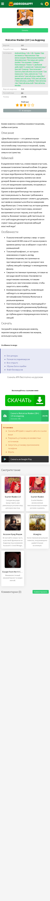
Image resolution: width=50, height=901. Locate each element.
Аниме (37, 53)
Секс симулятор (31, 74)
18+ (28, 53)
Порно (29, 64)
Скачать (25, 30)
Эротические (35, 69)
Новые (35, 62)
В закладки (26, 110)
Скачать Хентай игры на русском (28, 71)
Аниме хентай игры (23, 78)
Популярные (20, 64)
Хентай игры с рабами (25, 80)
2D (32, 53)
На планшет (27, 62)
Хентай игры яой (26, 83)
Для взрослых (20, 60)
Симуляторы (40, 67)
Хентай (18, 69)
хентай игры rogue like (34, 76)
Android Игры (20, 53)
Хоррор (25, 69)
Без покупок (30, 55)
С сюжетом (28, 67)
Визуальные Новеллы (36, 57)
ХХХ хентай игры (39, 78)
